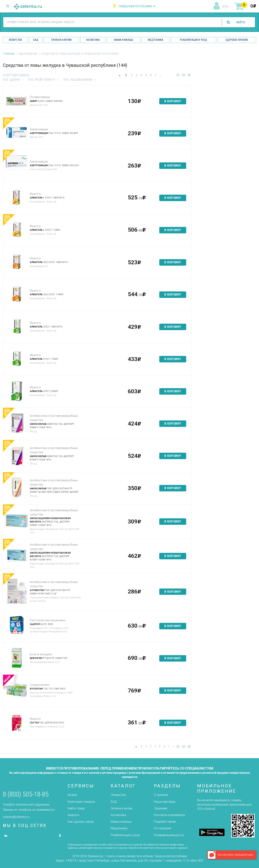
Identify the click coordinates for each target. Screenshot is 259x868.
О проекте (161, 795)
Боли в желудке (41, 654)
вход (225, 6)
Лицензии (160, 808)
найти (240, 22)
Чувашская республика (135, 6)
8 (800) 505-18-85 (26, 794)
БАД (35, 39)
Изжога (35, 194)
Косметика (93, 39)
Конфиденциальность (169, 835)
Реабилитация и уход (193, 39)
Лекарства (15, 39)
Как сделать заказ (81, 821)
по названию (79, 80)
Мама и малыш (123, 39)
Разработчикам (165, 821)
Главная (9, 54)
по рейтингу (42, 80)
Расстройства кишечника (47, 620)
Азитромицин (39, 129)
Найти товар (76, 808)
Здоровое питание (236, 39)
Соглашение (162, 828)
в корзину (172, 101)
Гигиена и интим (121, 808)
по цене (12, 80)
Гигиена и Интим (61, 39)
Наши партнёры (164, 801)
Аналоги (73, 815)
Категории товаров (81, 801)
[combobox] (110, 22)
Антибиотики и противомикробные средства (54, 418)
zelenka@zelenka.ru (16, 817)
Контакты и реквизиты (169, 815)
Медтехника (155, 39)
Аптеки (72, 795)
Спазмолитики (39, 685)
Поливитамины (40, 97)
